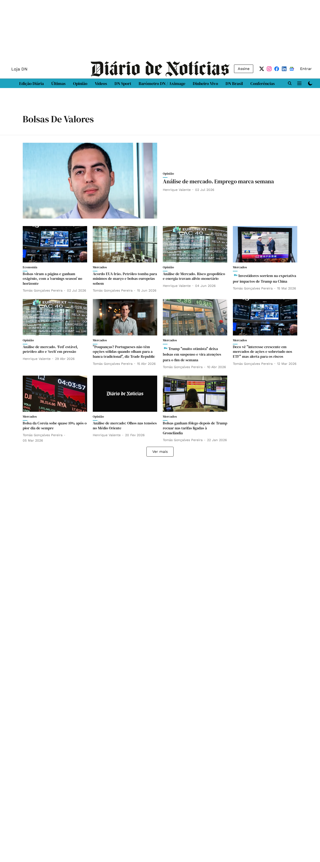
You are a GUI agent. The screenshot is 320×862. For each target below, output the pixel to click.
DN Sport (123, 83)
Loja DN (19, 68)
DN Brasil (234, 83)
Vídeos (101, 83)
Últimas (58, 83)
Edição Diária (31, 83)
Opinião (80, 83)
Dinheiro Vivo (205, 83)
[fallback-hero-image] (90, 181)
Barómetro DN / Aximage (162, 83)
